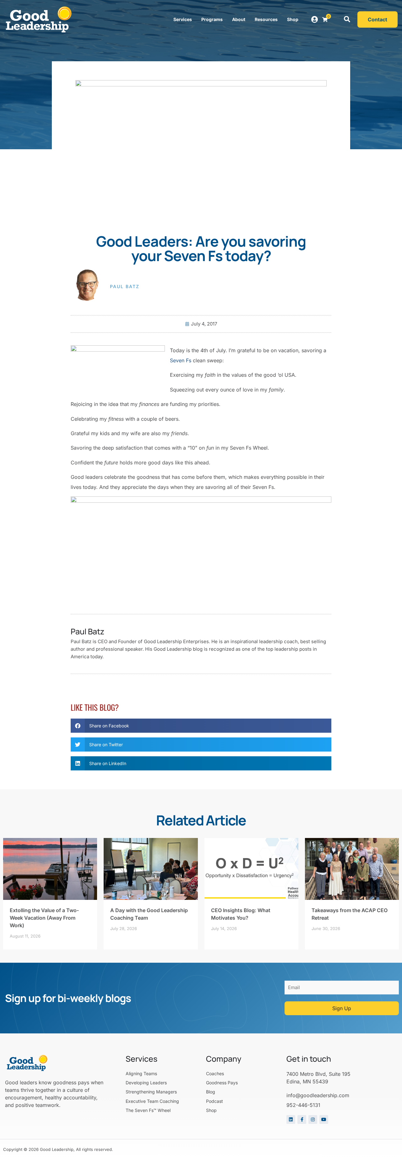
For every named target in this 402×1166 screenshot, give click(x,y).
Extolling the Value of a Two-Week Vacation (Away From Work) (44, 917)
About (238, 19)
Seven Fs (180, 360)
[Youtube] (323, 1119)
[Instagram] (312, 1119)
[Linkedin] (290, 1119)
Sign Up (341, 1008)
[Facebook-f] (301, 1119)
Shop (292, 19)
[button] (347, 19)
